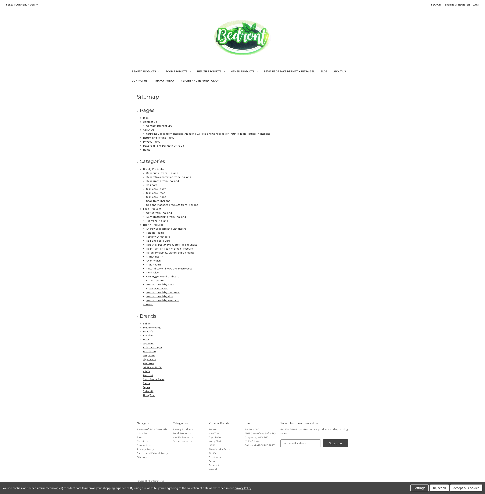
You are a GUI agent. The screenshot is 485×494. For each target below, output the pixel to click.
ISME (146, 339)
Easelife (148, 335)
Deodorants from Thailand (162, 181)
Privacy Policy (164, 80)
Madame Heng (151, 327)
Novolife (148, 331)
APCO (146, 371)
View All (213, 469)
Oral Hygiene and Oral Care (162, 276)
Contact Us (140, 80)
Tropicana (149, 355)
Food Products (176, 71)
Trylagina (148, 343)
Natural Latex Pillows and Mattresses (169, 268)
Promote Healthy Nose (160, 284)
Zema (146, 383)
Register (464, 4)
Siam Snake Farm (153, 379)
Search (436, 4)
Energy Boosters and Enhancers (166, 228)
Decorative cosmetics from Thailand (168, 177)
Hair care (151, 185)
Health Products (209, 71)
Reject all (439, 488)
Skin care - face (155, 193)
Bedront (148, 375)
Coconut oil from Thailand (162, 173)
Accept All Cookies (466, 488)
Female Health (155, 232)
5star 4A (148, 391)
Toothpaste (156, 280)
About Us (339, 71)
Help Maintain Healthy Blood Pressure (169, 248)
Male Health (153, 264)
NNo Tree (148, 363)
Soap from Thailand (158, 201)
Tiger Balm (149, 359)
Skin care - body (156, 189)
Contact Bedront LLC (159, 125)
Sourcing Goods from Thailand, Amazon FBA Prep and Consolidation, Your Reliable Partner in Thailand (208, 133)
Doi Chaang (150, 351)
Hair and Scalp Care (158, 240)
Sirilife (146, 323)
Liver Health (153, 260)
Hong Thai (149, 395)
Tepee (146, 387)
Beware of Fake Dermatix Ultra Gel (289, 71)
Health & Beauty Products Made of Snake (171, 244)
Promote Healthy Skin (159, 296)
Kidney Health (154, 256)
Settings (419, 488)
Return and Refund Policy (200, 80)
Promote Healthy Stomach (162, 300)
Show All (148, 304)
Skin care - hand (156, 197)
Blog (324, 71)
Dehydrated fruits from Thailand (166, 216)
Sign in (449, 4)
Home (146, 149)
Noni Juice (152, 272)
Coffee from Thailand (159, 212)
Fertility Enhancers (158, 236)
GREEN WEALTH (152, 367)
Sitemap (142, 457)
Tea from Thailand (157, 220)
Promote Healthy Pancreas (163, 292)
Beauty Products (144, 71)
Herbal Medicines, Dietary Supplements (170, 252)
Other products (242, 71)
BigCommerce (156, 481)
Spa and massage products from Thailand (172, 205)
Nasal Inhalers (158, 288)
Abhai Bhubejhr (152, 347)
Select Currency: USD (21, 4)
